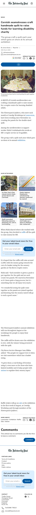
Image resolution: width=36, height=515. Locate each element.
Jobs (3, 465)
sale (20, 403)
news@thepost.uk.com (12, 511)
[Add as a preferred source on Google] (17, 57)
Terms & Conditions (8, 459)
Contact (4, 461)
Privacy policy (6, 463)
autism (3, 370)
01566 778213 (11, 508)
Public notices (6, 467)
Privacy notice (19, 254)
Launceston (30, 115)
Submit (28, 249)
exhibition (21, 140)
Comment (29, 440)
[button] (4, 3)
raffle (23, 232)
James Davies (6, 47)
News (3, 17)
